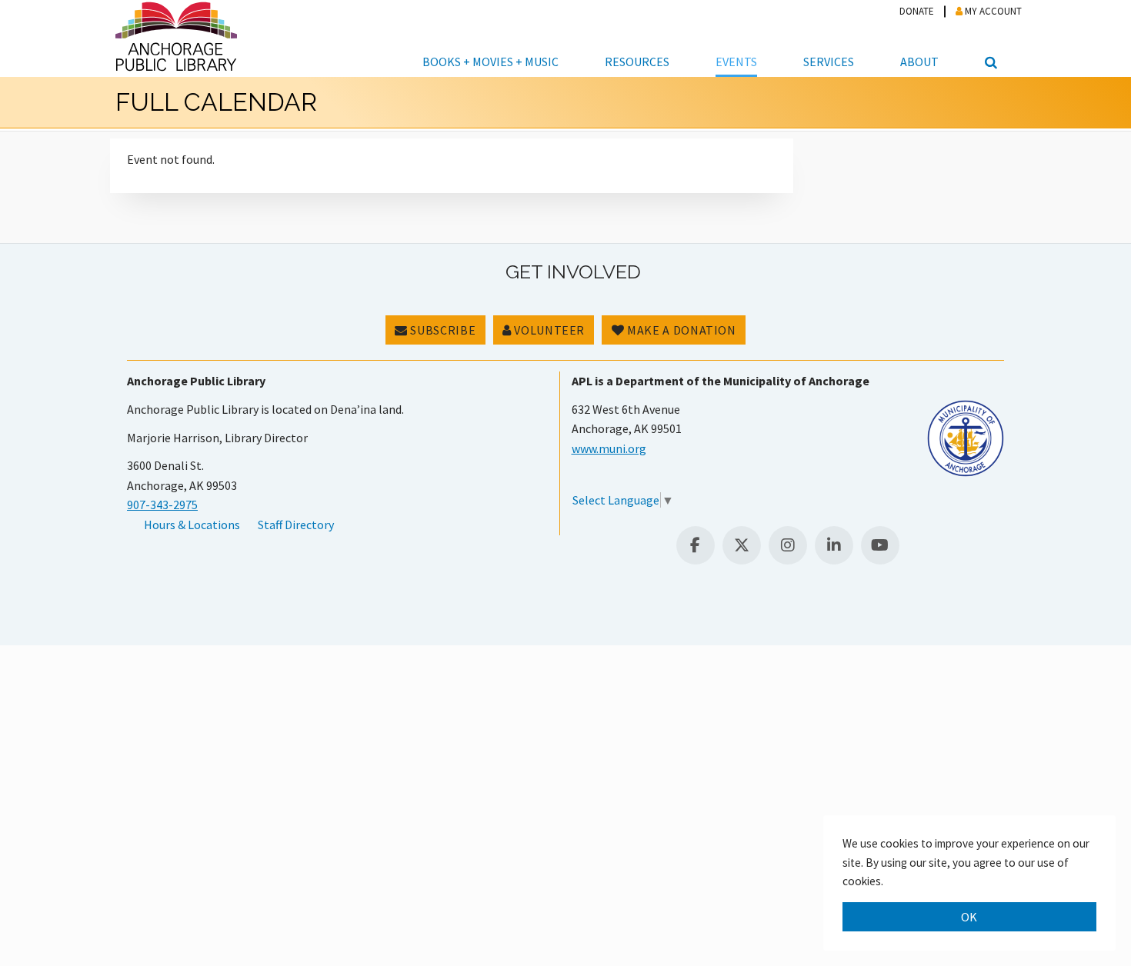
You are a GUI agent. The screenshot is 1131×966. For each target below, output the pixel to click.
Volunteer (548, 330)
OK (969, 916)
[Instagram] (788, 545)
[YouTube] (880, 545)
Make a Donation (680, 330)
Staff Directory (296, 524)
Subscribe (441, 330)
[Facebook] (695, 545)
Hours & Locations (192, 524)
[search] (989, 38)
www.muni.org (609, 448)
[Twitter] (741, 545)
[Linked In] (834, 545)
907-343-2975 (162, 504)
